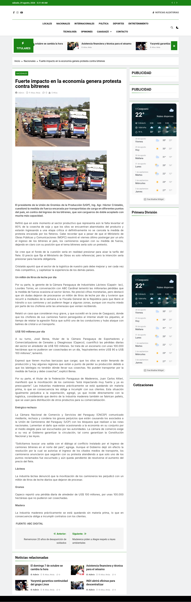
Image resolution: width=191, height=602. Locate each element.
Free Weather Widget (155, 199)
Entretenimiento (138, 23)
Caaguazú (103, 31)
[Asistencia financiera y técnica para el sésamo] (47, 47)
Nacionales (63, 23)
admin (21, 92)
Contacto (122, 31)
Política (103, 23)
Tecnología (70, 31)
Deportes (118, 23)
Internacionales (84, 23)
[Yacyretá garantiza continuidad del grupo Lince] (116, 47)
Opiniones (87, 31)
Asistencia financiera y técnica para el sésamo (81, 43)
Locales (47, 23)
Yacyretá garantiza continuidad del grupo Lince (150, 43)
